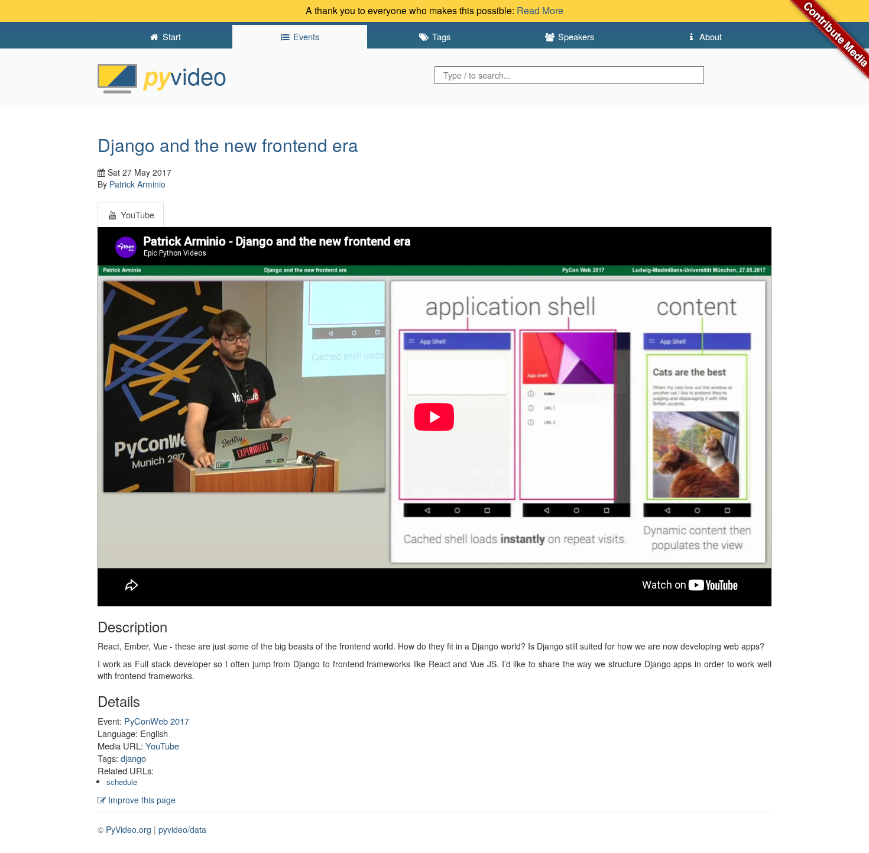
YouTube (162, 745)
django (133, 758)
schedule (121, 781)
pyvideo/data (182, 829)
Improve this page (141, 800)
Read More (540, 10)
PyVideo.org (128, 829)
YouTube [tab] (136, 214)
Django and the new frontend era (228, 144)
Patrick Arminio (137, 184)
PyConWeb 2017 (156, 721)
